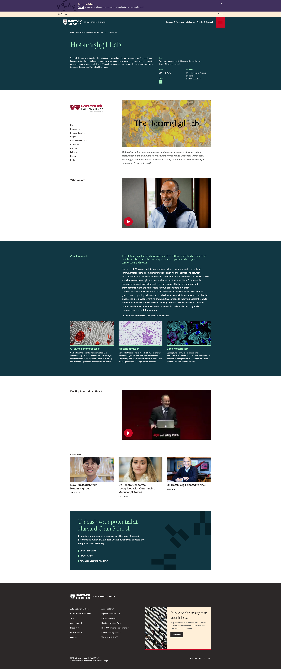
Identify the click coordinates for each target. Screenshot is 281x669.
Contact (73, 637)
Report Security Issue (110, 632)
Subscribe (176, 634)
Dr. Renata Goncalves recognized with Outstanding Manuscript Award (137, 488)
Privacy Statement (109, 618)
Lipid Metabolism (177, 348)
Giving (220, 14)
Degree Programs (88, 551)
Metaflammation (129, 348)
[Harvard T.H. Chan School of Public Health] (92, 596)
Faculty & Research (205, 22)
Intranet (73, 628)
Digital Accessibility (109, 613)
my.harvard (74, 623)
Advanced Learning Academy (94, 561)
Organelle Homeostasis (85, 348)
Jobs (72, 618)
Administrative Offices (79, 609)
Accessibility (106, 609)
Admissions (190, 22)
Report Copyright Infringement (114, 628)
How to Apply (86, 556)
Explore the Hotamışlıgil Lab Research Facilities (146, 316)
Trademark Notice (108, 637)
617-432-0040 (165, 73)
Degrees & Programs (175, 22)
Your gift (81, 7)
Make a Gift (75, 632)
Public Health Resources (80, 613)
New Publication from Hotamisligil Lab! (83, 486)
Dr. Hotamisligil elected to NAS (186, 484)
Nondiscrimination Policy (111, 623)
